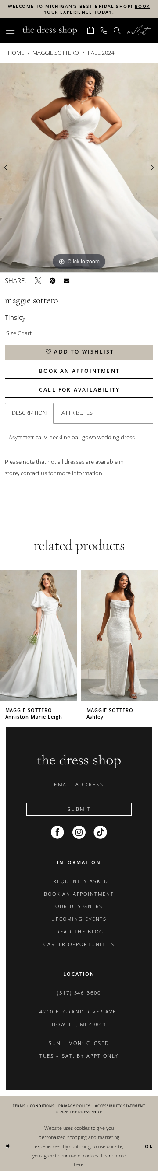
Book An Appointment (79, 371)
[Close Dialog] (8, 1146)
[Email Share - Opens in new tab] (66, 281)
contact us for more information (61, 473)
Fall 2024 (101, 52)
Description (29, 413)
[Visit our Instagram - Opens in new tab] (79, 832)
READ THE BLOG (79, 932)
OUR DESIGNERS (79, 906)
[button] (10, 30)
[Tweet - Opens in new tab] (38, 280)
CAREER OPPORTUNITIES (79, 944)
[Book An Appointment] (90, 30)
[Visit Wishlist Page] (139, 30)
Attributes (77, 413)
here (78, 1164)
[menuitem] (10, 30)
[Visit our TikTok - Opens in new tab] (100, 832)
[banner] (49, 30)
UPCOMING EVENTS (79, 919)
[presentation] (38, 635)
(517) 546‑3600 (79, 993)
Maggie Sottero (55, 52)
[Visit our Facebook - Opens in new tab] (57, 832)
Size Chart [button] (19, 333)
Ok (149, 1146)
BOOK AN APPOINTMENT (79, 894)
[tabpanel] (79, 167)
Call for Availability (79, 389)
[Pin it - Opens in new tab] (52, 280)
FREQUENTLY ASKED (79, 881)
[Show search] (117, 30)
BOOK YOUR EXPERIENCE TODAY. (97, 9)
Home (16, 52)
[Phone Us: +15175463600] (104, 30)
